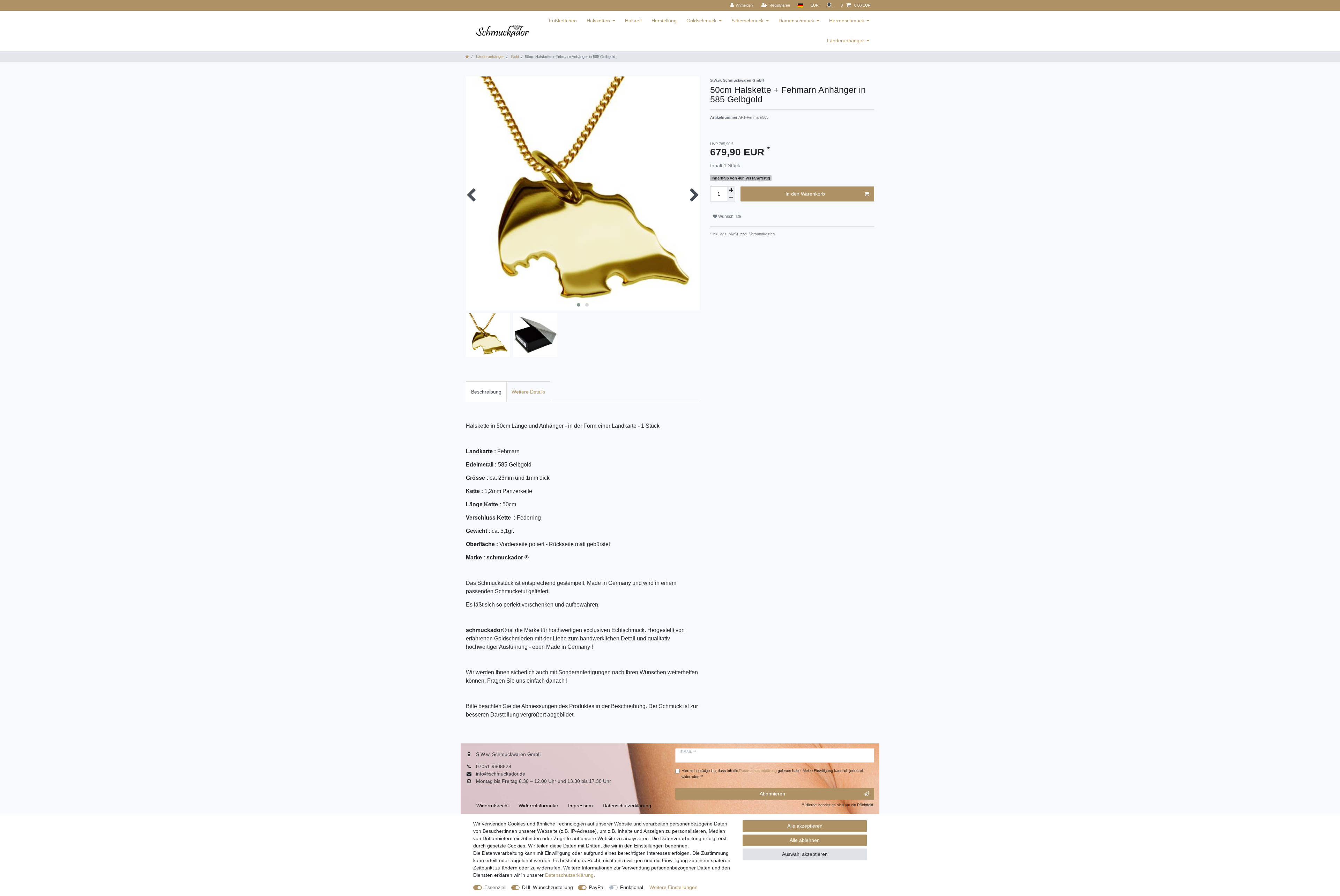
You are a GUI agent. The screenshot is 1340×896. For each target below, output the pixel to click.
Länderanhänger (845, 40)
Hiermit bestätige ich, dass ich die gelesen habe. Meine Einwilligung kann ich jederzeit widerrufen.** (773, 774)
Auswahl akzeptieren (805, 854)
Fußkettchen (563, 20)
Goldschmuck (701, 20)
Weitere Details (528, 392)
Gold (514, 56)
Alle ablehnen (805, 840)
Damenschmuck (796, 20)
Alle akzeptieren (804, 826)
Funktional (631, 887)
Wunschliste (729, 216)
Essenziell (495, 887)
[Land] (800, 5)
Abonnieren (772, 793)
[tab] (486, 391)
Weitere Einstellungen (673, 887)
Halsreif (633, 20)
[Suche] (830, 5)
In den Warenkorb (805, 194)
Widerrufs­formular (538, 805)
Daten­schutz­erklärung (569, 875)
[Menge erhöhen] (731, 190)
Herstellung (664, 20)
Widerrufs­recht (492, 805)
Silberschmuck (747, 20)
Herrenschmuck (846, 20)
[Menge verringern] (731, 197)
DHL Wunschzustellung (547, 887)
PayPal (596, 887)
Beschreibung (486, 392)
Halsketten (598, 20)
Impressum (580, 805)
